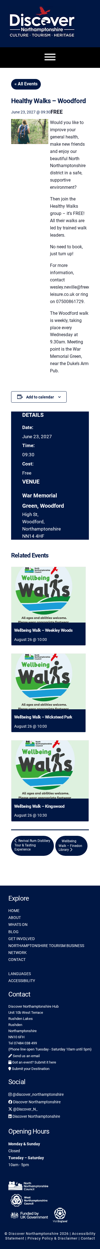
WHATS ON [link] (18, 924)
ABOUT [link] (14, 917)
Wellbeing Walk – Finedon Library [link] (70, 845)
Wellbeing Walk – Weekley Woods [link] (43, 630)
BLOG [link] (13, 932)
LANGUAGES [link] (19, 974)
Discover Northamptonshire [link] (36, 1102)
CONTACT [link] (17, 959)
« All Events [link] (26, 83)
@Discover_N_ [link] (25, 1109)
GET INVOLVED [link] (21, 938)
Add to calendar (40, 397)
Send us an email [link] (26, 1056)
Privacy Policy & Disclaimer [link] (53, 1238)
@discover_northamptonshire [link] (38, 1094)
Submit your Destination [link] (30, 1069)
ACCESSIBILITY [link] (21, 980)
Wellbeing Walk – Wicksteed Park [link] (43, 717)
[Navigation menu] (50, 57)
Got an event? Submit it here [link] (33, 1062)
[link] (48, 595)
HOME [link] (13, 910)
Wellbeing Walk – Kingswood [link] (39, 806)
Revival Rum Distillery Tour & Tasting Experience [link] (32, 845)
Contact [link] (88, 1238)
